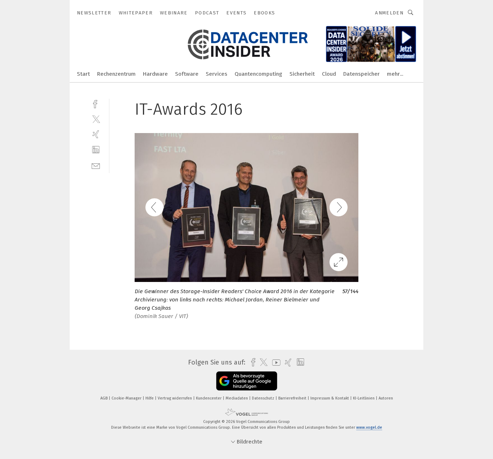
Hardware (155, 74)
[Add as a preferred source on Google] (246, 380)
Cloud (329, 74)
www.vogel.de (369, 427)
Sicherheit (302, 74)
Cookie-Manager (127, 398)
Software (186, 74)
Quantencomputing (258, 74)
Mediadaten (237, 398)
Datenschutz (263, 398)
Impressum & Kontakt (330, 398)
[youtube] (274, 362)
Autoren (386, 398)
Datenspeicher (361, 74)
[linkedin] (95, 149)
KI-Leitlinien (364, 398)
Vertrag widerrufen (175, 398)
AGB (104, 398)
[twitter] (95, 118)
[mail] (95, 165)
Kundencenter (209, 398)
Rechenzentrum (116, 74)
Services (216, 74)
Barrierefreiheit (292, 398)
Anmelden (389, 13)
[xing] (95, 134)
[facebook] (95, 103)
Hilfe (150, 398)
